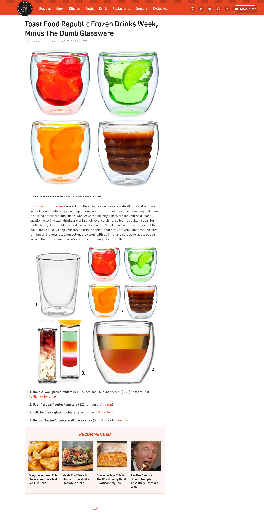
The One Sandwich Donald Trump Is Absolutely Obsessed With (144, 481)
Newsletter (248, 9)
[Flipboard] (201, 9)
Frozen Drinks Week (49, 206)
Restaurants (121, 8)
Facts (89, 8)
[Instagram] (192, 9)
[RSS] (227, 9)
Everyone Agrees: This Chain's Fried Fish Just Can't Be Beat (42, 479)
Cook (60, 8)
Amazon (106, 404)
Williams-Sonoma (42, 396)
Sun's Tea (105, 412)
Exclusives (160, 8)
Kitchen (74, 8)
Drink (103, 8)
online (122, 420)
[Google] (218, 9)
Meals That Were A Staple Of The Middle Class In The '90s (75, 479)
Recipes (45, 8)
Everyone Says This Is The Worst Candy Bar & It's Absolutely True (111, 479)
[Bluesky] (210, 9)
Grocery (141, 8)
